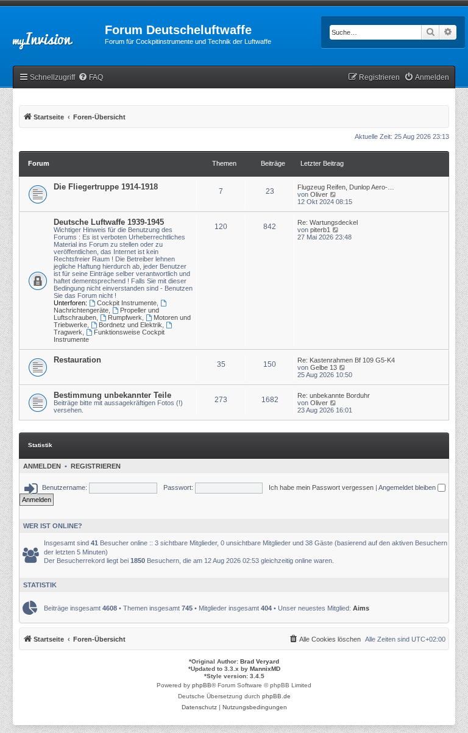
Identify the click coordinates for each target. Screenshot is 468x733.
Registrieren (96, 466)
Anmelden (42, 466)
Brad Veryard (259, 661)
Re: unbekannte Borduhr (333, 395)
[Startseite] (52, 33)
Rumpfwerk (125, 317)
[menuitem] (90, 77)
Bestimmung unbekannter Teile (112, 395)
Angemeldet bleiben (408, 487)
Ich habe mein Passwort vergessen (321, 487)
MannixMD (265, 668)
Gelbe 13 (323, 367)
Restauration (77, 359)
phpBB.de (276, 696)
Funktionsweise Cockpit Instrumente (109, 335)
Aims (361, 608)
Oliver (319, 194)
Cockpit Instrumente (127, 302)
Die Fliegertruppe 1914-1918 (106, 186)
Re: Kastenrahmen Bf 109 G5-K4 (346, 360)
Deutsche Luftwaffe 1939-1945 (109, 222)
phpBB (201, 685)
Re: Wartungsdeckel (327, 222)
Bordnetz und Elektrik (130, 324)
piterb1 (320, 229)
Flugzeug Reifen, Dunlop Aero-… (345, 187)
